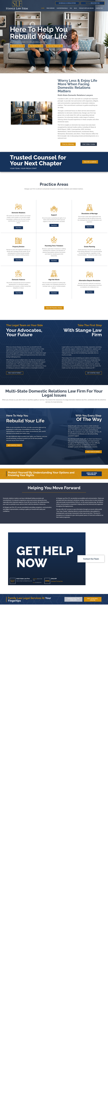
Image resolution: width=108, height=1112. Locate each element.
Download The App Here (57, 581)
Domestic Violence (18, 279)
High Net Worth (53, 279)
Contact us (99, 8)
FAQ (71, 8)
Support (54, 215)
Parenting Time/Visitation (54, 246)
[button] (31, 113)
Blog (75, 8)
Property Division (18, 247)
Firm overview (51, 8)
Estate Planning (89, 247)
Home (42, 8)
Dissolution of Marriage (89, 213)
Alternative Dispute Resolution (89, 280)
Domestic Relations (18, 213)
